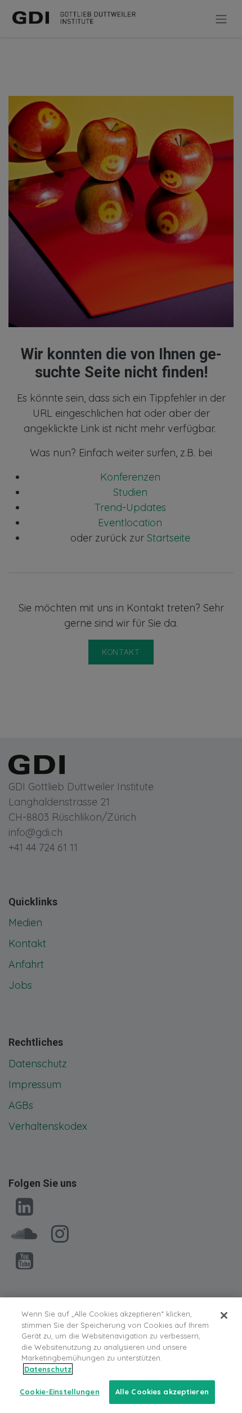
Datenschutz (47, 1369)
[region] (121, 1355)
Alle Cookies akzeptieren (162, 1391)
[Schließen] (224, 1315)
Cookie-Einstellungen (60, 1391)
